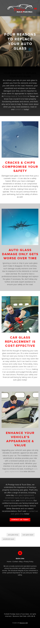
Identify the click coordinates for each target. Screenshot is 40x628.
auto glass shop (13, 535)
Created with (20, 623)
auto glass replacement (24, 495)
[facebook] (20, 553)
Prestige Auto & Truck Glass (15, 96)
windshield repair (12, 497)
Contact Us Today (20, 519)
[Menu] (35, 9)
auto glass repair (28, 535)
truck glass (24, 497)
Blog (21, 561)
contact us (19, 109)
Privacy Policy (28, 561)
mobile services (26, 500)
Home (9, 561)
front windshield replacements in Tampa (19, 367)
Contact (15, 561)
